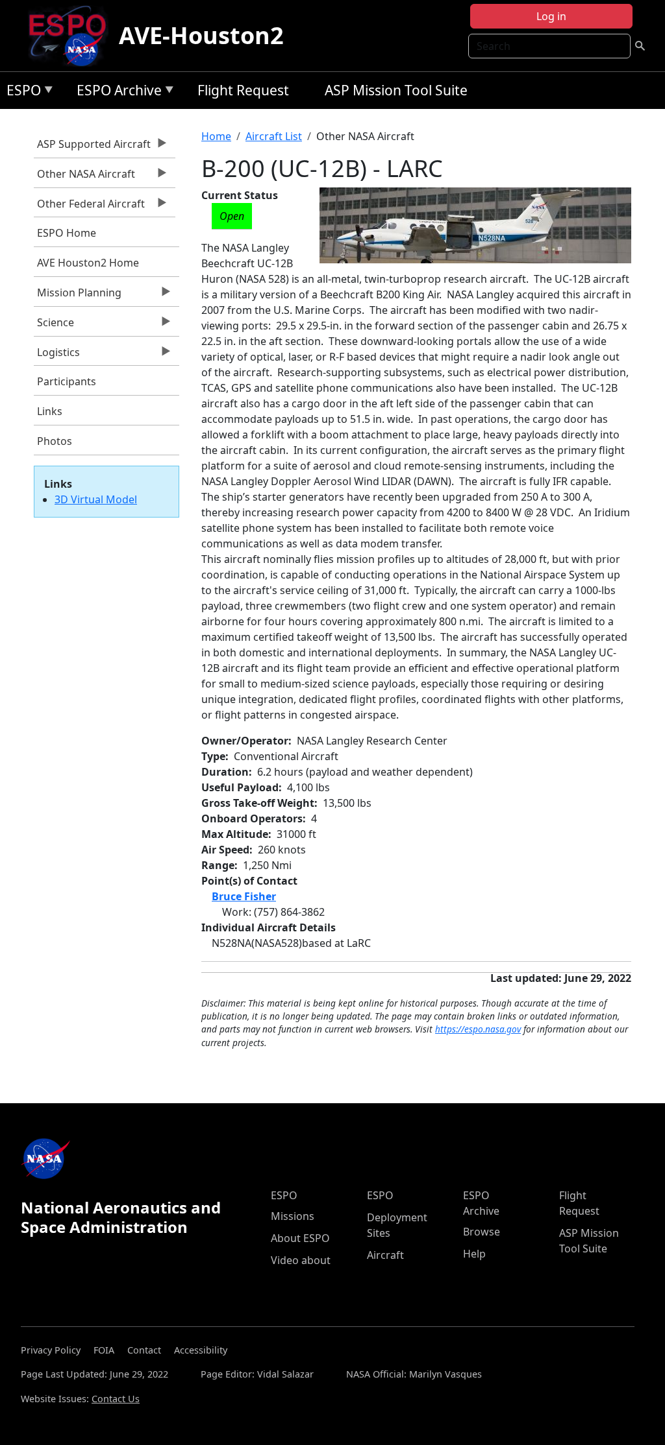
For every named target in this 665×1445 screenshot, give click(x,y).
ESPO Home (66, 233)
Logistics (57, 355)
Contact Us (116, 1398)
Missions (292, 1216)
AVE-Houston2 (201, 35)
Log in (551, 16)
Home (216, 136)
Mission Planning (77, 295)
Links (49, 411)
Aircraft (385, 1255)
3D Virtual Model (96, 499)
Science (54, 325)
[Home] (72, 35)
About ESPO (300, 1238)
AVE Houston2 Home (88, 263)
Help (474, 1254)
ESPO (20, 92)
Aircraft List (273, 136)
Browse (481, 1231)
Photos (54, 441)
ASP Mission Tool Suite (396, 90)
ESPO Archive (116, 92)
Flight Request (243, 90)
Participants (66, 381)
